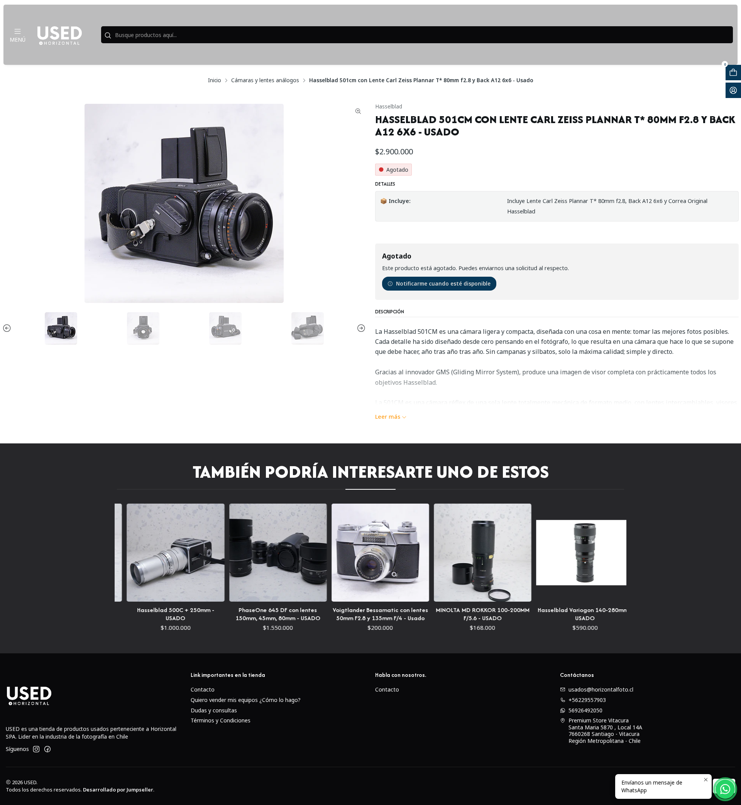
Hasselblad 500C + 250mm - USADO (144, 613)
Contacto (203, 689)
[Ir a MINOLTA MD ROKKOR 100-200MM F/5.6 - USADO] (451, 552)
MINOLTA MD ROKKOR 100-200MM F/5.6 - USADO (451, 613)
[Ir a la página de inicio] (59, 35)
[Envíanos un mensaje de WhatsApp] (725, 789)
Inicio (214, 80)
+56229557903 (587, 700)
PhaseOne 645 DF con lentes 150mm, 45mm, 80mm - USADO (246, 613)
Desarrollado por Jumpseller (118, 789)
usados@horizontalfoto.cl (600, 689)
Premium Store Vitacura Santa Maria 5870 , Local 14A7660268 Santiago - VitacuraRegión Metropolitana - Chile (605, 730)
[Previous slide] (8, 328)
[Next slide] (360, 328)
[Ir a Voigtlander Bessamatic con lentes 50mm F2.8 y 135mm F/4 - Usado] (349, 552)
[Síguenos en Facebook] (47, 749)
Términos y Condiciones (220, 720)
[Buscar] (107, 35)
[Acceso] (733, 90)
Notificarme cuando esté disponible (443, 283)
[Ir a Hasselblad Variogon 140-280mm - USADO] (553, 552)
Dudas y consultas (214, 710)
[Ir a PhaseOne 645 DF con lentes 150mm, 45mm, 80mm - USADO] (246, 552)
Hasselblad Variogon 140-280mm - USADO (553, 613)
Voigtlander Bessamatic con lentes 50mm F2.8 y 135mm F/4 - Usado (348, 613)
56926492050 (585, 710)
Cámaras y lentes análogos (265, 80)
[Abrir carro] (733, 72)
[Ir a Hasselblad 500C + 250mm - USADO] (144, 552)
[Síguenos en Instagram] (36, 749)
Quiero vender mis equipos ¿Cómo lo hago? (246, 700)
